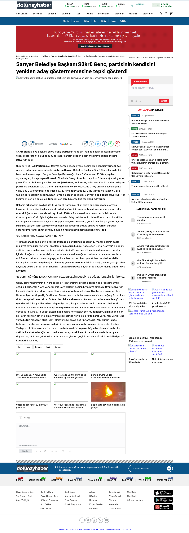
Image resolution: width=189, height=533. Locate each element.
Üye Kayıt (131, 496)
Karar (28, 347)
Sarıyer (58, 347)
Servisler (37, 13)
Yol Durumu (145, 479)
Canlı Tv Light (22, 500)
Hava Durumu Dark (25, 492)
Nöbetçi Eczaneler (49, 500)
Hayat (113, 21)
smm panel (45, 508)
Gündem (52, 13)
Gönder (25, 451)
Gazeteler (148, 13)
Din (95, 21)
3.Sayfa (66, 21)
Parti (48, 347)
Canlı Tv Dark (46, 492)
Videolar (119, 13)
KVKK (102, 529)
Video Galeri (115, 496)
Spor (78, 13)
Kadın (90, 13)
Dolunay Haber (22, 56)
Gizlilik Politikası (83, 529)
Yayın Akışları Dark (49, 496)
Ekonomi (66, 13)
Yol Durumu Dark (24, 496)
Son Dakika (21, 13)
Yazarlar (133, 13)
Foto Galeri (103, 13)
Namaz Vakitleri (36, 479)
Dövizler (93, 496)
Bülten (86, 21)
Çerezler (94, 529)
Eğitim (103, 21)
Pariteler (127, 479)
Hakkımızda (63, 529)
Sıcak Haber (115, 508)
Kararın (38, 347)
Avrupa (76, 21)
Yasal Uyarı (126, 529)
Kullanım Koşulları (113, 529)
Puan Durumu (95, 479)
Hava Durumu (75, 479)
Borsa (19, 479)
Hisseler (112, 479)
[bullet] (56, 451)
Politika (123, 21)
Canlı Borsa (70, 492)
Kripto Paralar (165, 479)
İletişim (73, 529)
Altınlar (92, 492)
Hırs (19, 347)
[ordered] (52, 451)
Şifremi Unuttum (135, 500)
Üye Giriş (131, 492)
